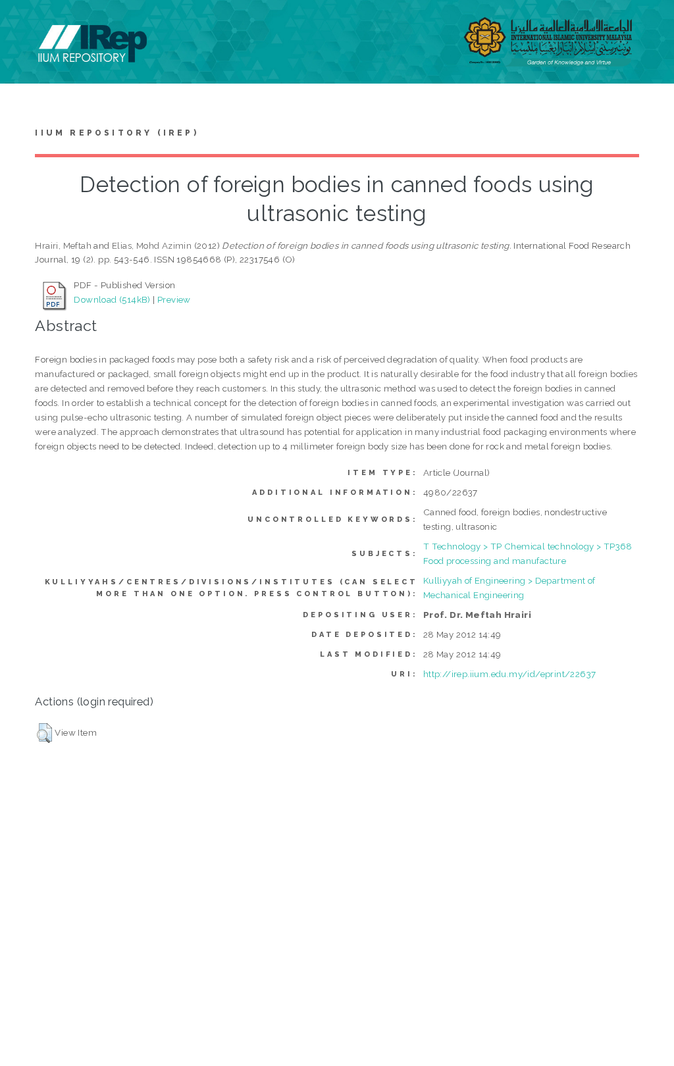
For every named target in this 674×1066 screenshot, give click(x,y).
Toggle (23, 24)
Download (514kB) (112, 299)
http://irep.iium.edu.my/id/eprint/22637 (509, 674)
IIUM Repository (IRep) (116, 133)
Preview (174, 299)
